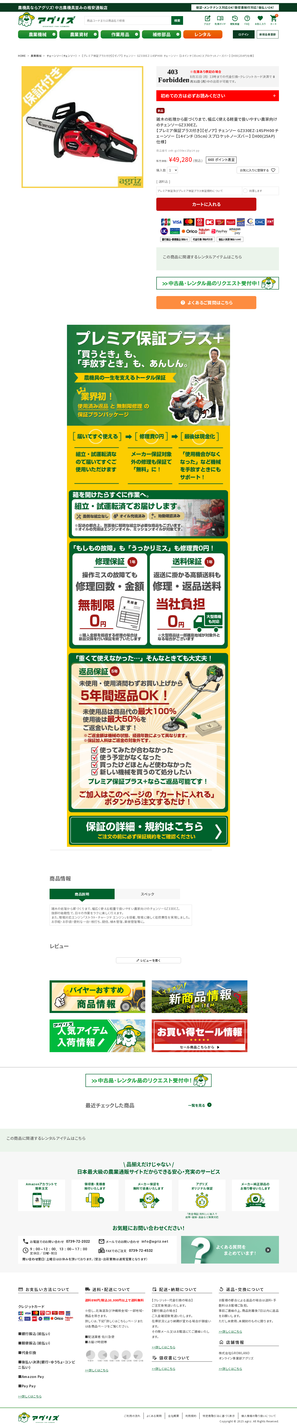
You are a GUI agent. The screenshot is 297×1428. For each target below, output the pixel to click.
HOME (22, 55)
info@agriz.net (155, 1241)
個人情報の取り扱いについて (258, 1416)
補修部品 (162, 34)
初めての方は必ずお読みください (193, 95)
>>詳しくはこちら (30, 1396)
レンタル (202, 34)
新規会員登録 (267, 34)
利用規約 (191, 1416)
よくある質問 (154, 1416)
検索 (177, 20)
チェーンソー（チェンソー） (62, 55)
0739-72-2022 (78, 1241)
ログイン (244, 34)
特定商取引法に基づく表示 (219, 1416)
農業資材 (79, 34)
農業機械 (38, 34)
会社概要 (173, 1416)
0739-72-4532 (141, 1251)
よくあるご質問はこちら (206, 302)
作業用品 (120, 34)
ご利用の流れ (132, 1416)
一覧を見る (196, 1105)
